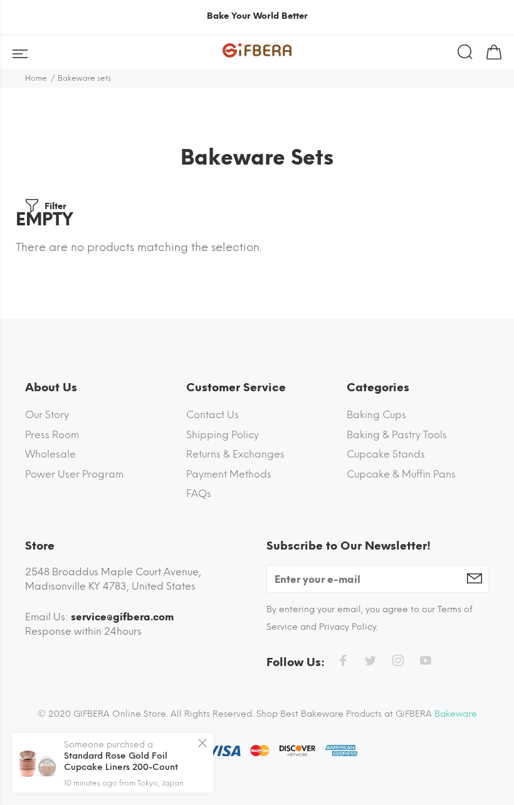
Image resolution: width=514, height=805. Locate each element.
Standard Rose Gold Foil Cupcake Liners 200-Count (121, 761)
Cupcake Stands (386, 454)
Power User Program (74, 474)
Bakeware (455, 714)
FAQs (198, 494)
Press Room (52, 435)
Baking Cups (376, 415)
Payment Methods (228, 474)
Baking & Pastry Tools (397, 435)
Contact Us (212, 415)
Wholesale (50, 454)
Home (36, 78)
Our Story (47, 415)
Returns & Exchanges (235, 454)
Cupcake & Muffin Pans (401, 474)
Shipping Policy (222, 435)
